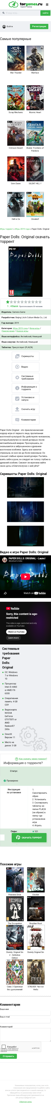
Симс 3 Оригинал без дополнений (15, 988)
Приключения (7, 331)
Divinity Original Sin (35, 952)
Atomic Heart (35, 112)
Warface (35, 73)
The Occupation (15, 923)
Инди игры (35, 328)
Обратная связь (25, 1102)
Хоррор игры (22, 331)
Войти (10, 26)
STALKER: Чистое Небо (36, 988)
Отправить (8, 1056)
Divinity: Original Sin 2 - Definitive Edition (14, 955)
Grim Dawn (16, 183)
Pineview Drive (14, 894)
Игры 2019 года (20, 328)
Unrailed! (35, 219)
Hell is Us (16, 219)
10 (40, 302)
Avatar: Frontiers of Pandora (35, 149)
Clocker (35, 894)
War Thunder (16, 73)
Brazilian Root (36, 923)
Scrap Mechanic (16, 112)
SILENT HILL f (35, 183)
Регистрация (39, 26)
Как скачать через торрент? (33, 759)
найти (45, 13)
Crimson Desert (16, 148)
